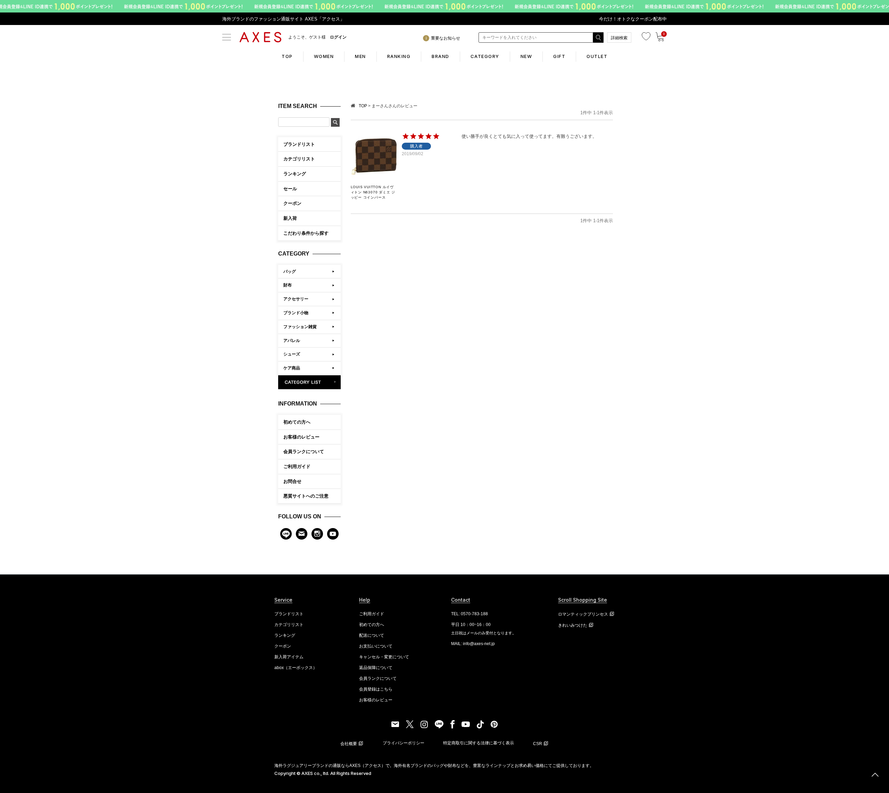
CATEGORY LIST (309, 382)
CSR (537, 743)
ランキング (284, 635)
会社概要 (348, 743)
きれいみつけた (572, 625)
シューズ (291, 354)
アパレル (291, 340)
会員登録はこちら (375, 689)
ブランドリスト (289, 613)
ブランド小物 (295, 312)
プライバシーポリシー (403, 743)
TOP (287, 56)
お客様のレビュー (301, 437)
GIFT (559, 56)
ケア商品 (291, 368)
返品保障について (375, 667)
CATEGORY (485, 56)
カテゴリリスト (289, 624)
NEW (526, 56)
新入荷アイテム (289, 656)
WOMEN (324, 56)
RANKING (399, 56)
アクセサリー (295, 299)
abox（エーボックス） (295, 667)
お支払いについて (375, 646)
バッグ (289, 271)
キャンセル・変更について (384, 656)
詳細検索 (619, 37)
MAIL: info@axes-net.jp (473, 643)
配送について (371, 635)
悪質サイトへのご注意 (306, 496)
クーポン (282, 646)
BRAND (440, 56)
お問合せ (292, 481)
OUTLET (597, 56)
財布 (287, 285)
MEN (360, 56)
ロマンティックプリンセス (583, 614)
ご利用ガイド (296, 466)
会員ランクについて (303, 451)
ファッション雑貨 (300, 326)
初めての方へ (296, 422)
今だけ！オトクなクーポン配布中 (633, 19)
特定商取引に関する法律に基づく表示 (478, 743)
